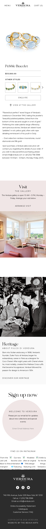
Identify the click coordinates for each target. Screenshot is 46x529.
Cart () (38, 6)
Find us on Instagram (23, 451)
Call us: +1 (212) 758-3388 (23, 498)
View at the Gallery (24, 105)
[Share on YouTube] (28, 487)
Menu (7, 6)
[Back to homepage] (23, 477)
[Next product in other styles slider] (42, 87)
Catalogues (23, 509)
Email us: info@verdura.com (23, 501)
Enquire (23, 98)
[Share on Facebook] (17, 487)
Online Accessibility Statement (23, 506)
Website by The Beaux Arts (23, 523)
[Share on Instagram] (23, 487)
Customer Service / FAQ (23, 512)
